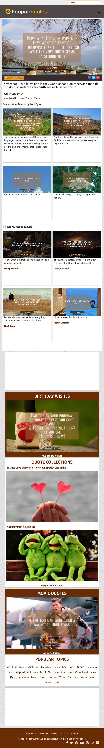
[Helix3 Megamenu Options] (99, 13)
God (64, 667)
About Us (75, 733)
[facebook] (67, 743)
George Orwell (11, 268)
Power (34, 677)
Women (37, 98)
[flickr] (97, 743)
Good (72, 667)
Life (48, 672)
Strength (43, 677)
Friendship (46, 667)
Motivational (81, 672)
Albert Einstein (61, 322)
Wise (92, 677)
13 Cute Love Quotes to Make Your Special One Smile (36, 467)
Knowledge (38, 672)
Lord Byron (17, 94)
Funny (57, 667)
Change (22, 667)
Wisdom (84, 677)
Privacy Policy (31, 733)
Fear (37, 667)
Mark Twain (10, 326)
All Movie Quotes (52, 653)
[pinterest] (76, 743)
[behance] (92, 743)
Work (56, 682)
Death (30, 667)
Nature (93, 672)
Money (70, 672)
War (77, 677)
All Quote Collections (52, 585)
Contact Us (64, 733)
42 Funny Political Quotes (21, 526)
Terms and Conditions (48, 733)
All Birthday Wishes (52, 456)
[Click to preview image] (52, 47)
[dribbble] (87, 743)
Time (62, 677)
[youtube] (82, 743)
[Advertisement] (52, 371)
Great (80, 667)
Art (8, 667)
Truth (29, 98)
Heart (10, 672)
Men (63, 672)
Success (53, 677)
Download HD (16, 77)
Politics (25, 677)
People (15, 677)
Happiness (91, 667)
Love (22, 98)
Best (14, 667)
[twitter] (71, 743)
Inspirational (23, 672)
